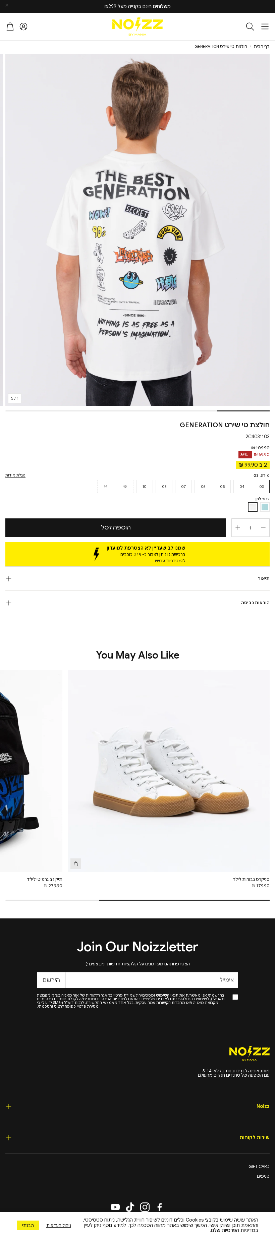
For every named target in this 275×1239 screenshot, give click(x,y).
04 (241, 486)
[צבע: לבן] (253, 507)
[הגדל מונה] (238, 527)
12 (125, 486)
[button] (265, 26)
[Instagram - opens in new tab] (145, 1207)
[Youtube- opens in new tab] (115, 1207)
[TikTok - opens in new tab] (130, 1207)
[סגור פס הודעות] (7, 5)
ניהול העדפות (58, 1225)
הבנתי (28, 1225)
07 (183, 486)
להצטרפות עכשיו (170, 560)
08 (164, 486)
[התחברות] (23, 26)
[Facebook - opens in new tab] (159, 1207)
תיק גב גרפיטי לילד (44, 879)
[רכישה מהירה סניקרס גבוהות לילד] (75, 863)
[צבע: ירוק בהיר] (265, 507)
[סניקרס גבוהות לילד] (169, 771)
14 (105, 486)
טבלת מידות (15, 475)
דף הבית (262, 47)
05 (222, 486)
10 (145, 486)
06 (203, 486)
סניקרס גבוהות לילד (251, 879)
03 (261, 486)
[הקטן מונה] (263, 527)
